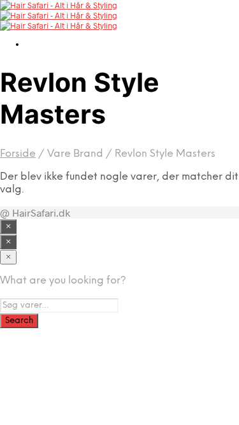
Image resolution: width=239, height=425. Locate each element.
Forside (18, 153)
